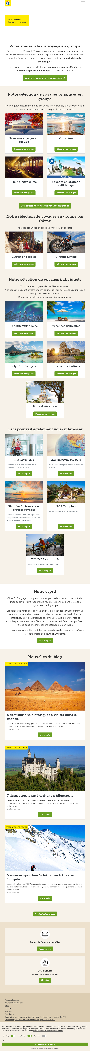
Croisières (66, 138)
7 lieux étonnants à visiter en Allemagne (40, 796)
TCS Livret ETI (24, 459)
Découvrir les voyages (24, 149)
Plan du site (9, 1014)
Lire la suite (45, 735)
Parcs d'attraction (45, 406)
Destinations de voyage (16, 664)
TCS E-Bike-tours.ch (45, 559)
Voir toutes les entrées (45, 914)
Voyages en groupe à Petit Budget (66, 183)
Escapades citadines (66, 366)
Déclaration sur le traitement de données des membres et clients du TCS (35, 1017)
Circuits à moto (66, 256)
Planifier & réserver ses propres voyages (23, 508)
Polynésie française (24, 366)
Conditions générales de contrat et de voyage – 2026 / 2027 (30, 1020)
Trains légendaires (24, 182)
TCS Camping (66, 506)
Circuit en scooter (24, 256)
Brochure (9, 1011)
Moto (7, 1006)
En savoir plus (24, 474)
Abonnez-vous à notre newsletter (44, 78)
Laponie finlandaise (24, 326)
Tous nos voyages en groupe (23, 140)
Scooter (8, 1008)
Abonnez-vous (45, 949)
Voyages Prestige (12, 1000)
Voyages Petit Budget (13, 1003)
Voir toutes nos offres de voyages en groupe (45, 205)
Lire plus (45, 980)
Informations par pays (66, 459)
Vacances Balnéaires (66, 326)
